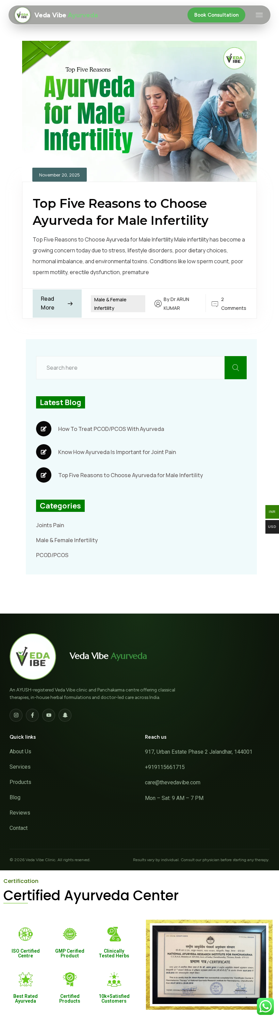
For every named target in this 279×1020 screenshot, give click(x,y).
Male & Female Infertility (67, 540)
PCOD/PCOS (52, 555)
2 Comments (233, 303)
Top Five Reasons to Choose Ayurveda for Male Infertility (130, 475)
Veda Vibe (108, 656)
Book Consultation (216, 15)
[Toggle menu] (259, 15)
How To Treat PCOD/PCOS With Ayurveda (111, 429)
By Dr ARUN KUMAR (176, 303)
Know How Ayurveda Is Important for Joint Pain (117, 452)
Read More (47, 303)
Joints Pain (50, 525)
